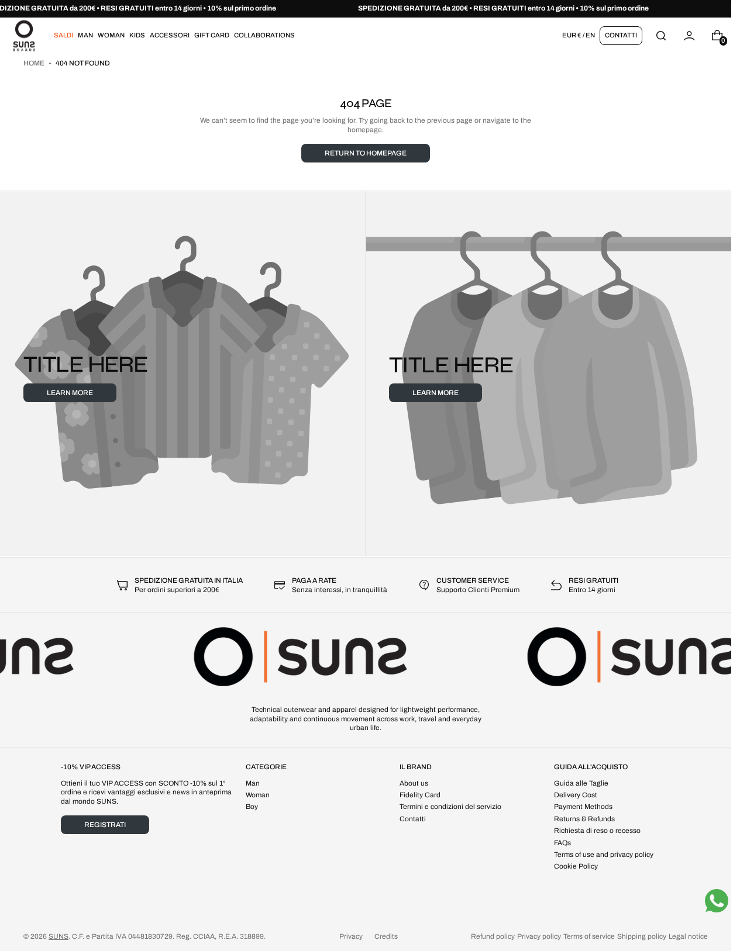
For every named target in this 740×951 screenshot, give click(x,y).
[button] (661, 35)
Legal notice (688, 936)
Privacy (351, 936)
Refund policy (493, 936)
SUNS (58, 936)
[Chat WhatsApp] (716, 900)
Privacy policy (539, 936)
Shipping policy (641, 936)
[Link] (365, 9)
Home (34, 63)
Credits (386, 936)
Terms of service (589, 936)
